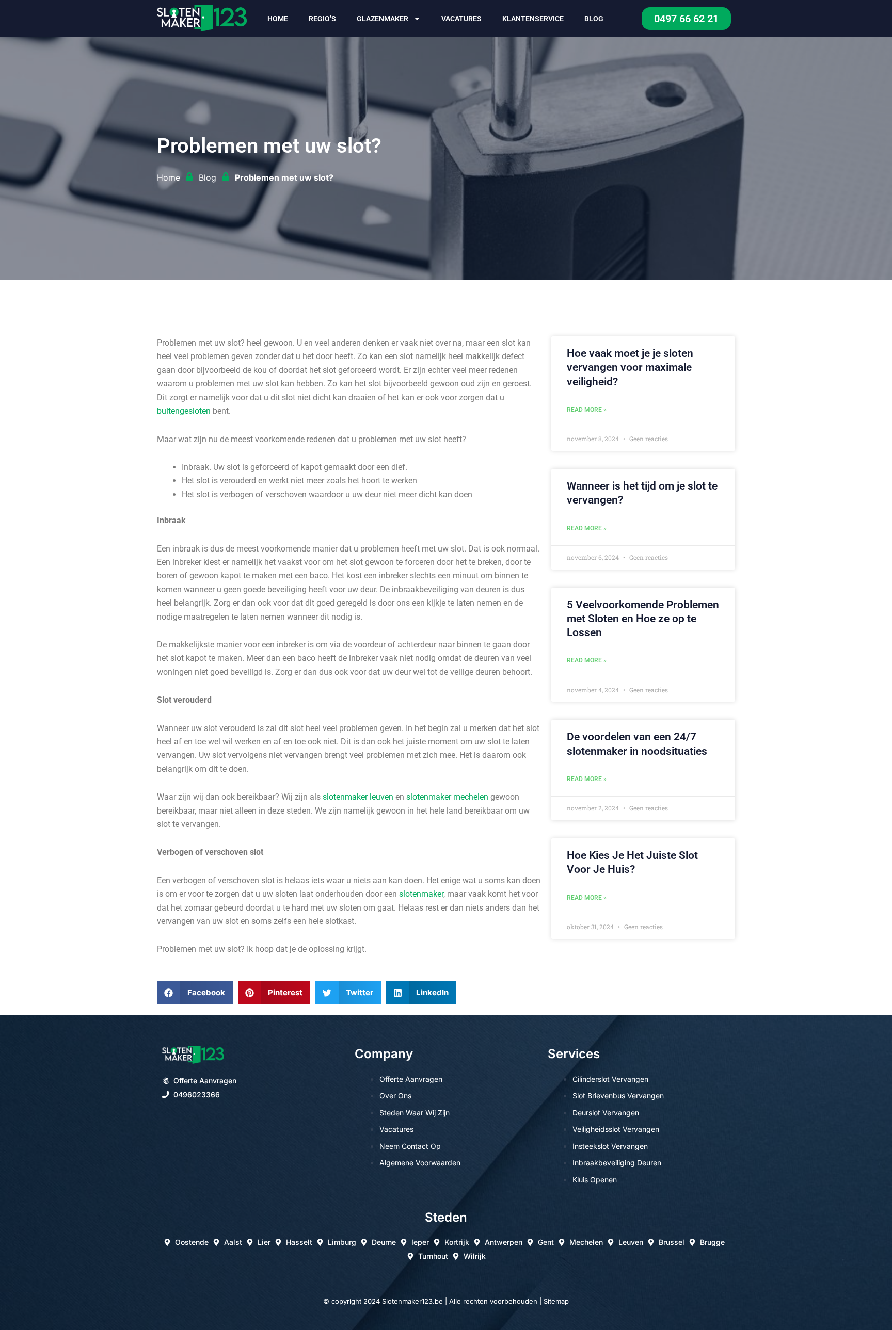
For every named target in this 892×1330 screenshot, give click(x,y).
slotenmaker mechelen (447, 797)
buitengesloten (184, 411)
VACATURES (461, 18)
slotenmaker (421, 894)
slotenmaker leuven (358, 797)
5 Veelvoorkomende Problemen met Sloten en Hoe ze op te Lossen (643, 618)
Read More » (587, 409)
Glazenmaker (382, 18)
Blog (593, 18)
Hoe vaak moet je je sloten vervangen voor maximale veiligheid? (630, 367)
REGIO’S (322, 18)
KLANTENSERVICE (533, 18)
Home (277, 18)
